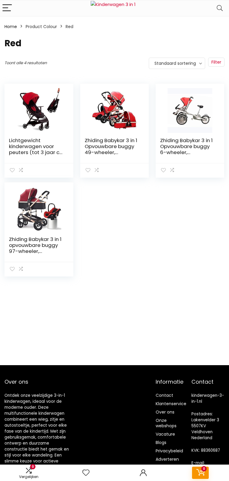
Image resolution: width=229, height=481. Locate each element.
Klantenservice (171, 404)
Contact (164, 395)
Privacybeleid (169, 451)
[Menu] (7, 8)
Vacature (165, 434)
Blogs (161, 442)
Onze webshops (166, 423)
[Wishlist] (85, 473)
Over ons (165, 412)
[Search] (220, 8)
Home (10, 27)
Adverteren (167, 459)
